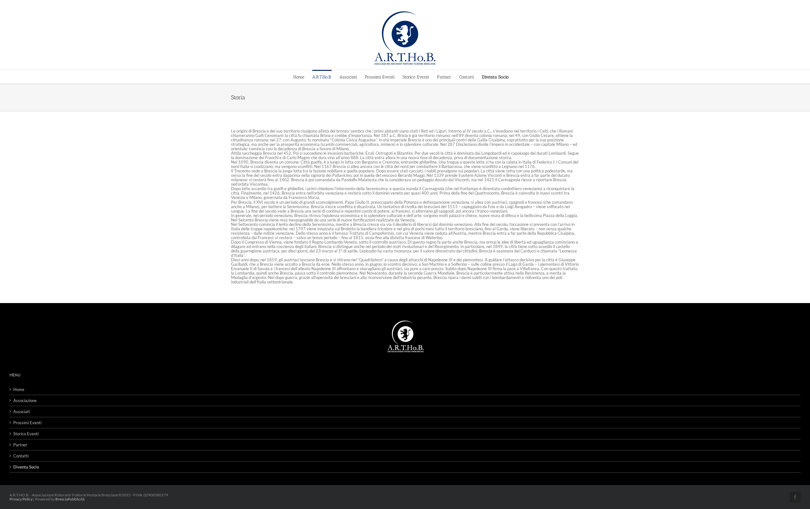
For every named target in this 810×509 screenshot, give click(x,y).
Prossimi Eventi (27, 422)
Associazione (25, 400)
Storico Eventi (26, 433)
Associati (21, 411)
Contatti (20, 456)
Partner (20, 445)
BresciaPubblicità (69, 499)
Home (18, 389)
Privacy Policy (21, 499)
